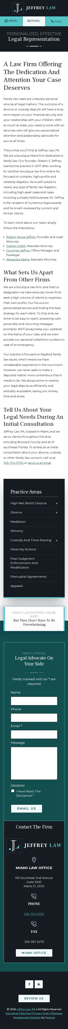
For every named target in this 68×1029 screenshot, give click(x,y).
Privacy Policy (41, 1013)
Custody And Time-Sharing (30, 540)
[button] (11, 21)
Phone (16, 709)
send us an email (39, 463)
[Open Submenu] (57, 503)
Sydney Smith (16, 246)
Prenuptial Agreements (28, 576)
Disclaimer (18, 785)
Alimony (16, 531)
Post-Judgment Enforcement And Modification (24, 563)
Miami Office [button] (34, 953)
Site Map (25, 1013)
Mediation (18, 521)
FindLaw (50, 1017)
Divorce (16, 512)
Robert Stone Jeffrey (21, 237)
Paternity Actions (23, 549)
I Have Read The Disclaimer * (28, 793)
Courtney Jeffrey (18, 250)
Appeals (16, 586)
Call (58, 21)
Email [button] (35, 20)
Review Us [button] (34, 998)
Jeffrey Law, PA (26, 1009)
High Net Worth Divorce (28, 503)
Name (15, 692)
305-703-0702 (13, 463)
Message (18, 743)
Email (16, 726)
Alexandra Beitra (17, 259)
